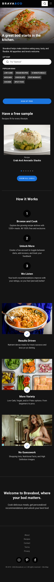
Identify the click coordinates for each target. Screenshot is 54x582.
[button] (45, 3)
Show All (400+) (27, 178)
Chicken (7, 82)
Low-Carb (8, 73)
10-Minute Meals (38, 73)
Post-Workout (34, 77)
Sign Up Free (27, 101)
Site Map (45, 567)
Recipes (27, 539)
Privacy (27, 551)
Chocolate (20, 77)
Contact (27, 543)
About (27, 535)
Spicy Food (19, 82)
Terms (27, 547)
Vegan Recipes (22, 73)
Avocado (8, 77)
